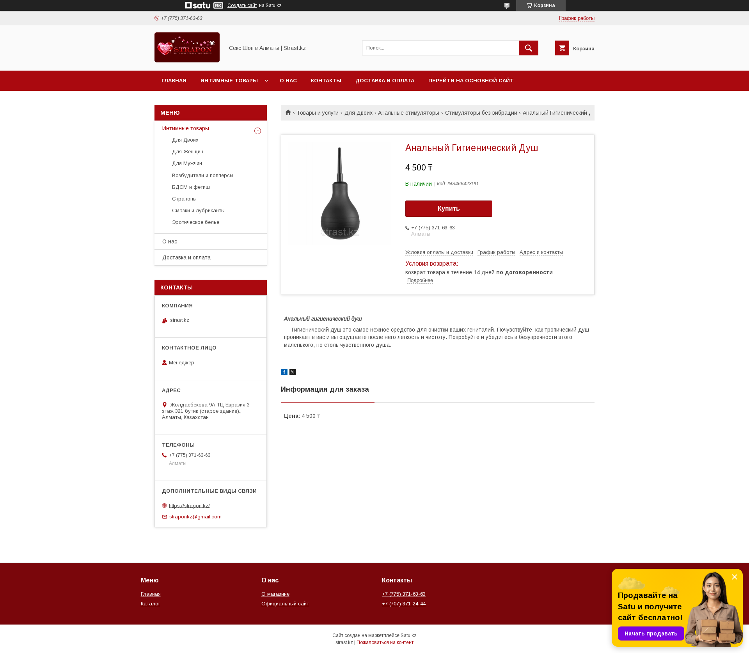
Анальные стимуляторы (408, 113)
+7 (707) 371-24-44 (404, 604)
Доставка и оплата (384, 80)
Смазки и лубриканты (198, 210)
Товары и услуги (317, 113)
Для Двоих (358, 113)
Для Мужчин (187, 163)
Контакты (326, 80)
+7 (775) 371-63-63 (404, 594)
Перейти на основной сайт (471, 80)
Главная (174, 80)
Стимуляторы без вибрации (481, 113)
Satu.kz (409, 635)
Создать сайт (242, 5)
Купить (449, 208)
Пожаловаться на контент (385, 642)
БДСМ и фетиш (191, 187)
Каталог (150, 604)
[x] (292, 373)
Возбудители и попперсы (202, 175)
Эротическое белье (195, 222)
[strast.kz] (187, 60)
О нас (288, 80)
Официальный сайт (285, 604)
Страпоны (184, 199)
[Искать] (528, 48)
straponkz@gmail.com (195, 517)
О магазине (275, 594)
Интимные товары (229, 80)
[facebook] (284, 373)
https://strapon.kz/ (189, 505)
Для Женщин (187, 151)
